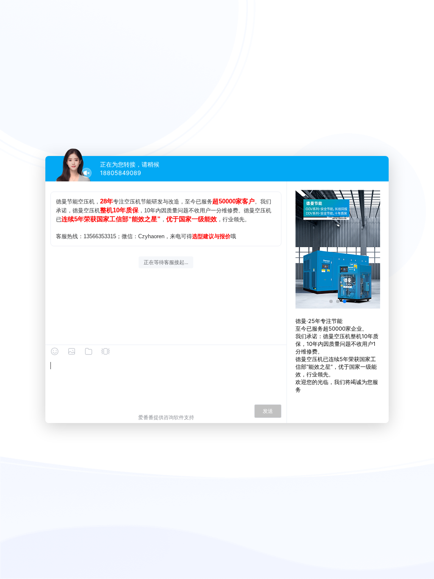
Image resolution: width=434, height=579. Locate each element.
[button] (331, 301)
